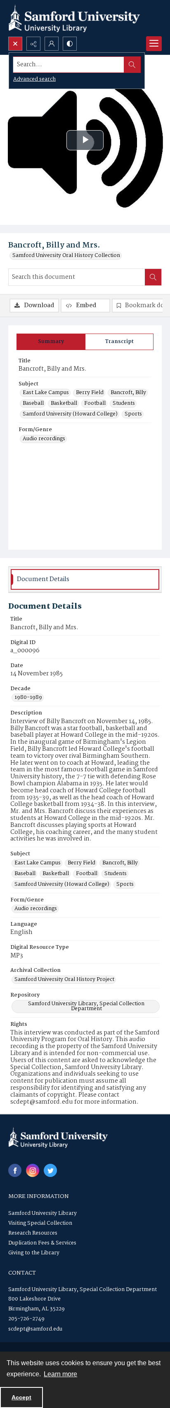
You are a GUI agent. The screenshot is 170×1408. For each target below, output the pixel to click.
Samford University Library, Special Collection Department (86, 1006)
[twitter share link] (50, 1170)
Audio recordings (44, 439)
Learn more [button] (60, 1374)
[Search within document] (153, 277)
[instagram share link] (32, 1170)
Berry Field (90, 393)
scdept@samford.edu (35, 1329)
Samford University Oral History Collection (66, 256)
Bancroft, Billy (128, 393)
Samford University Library (42, 1213)
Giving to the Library (33, 1253)
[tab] (51, 342)
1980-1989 (28, 697)
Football (95, 403)
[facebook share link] (14, 1170)
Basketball (64, 403)
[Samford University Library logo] (74, 18)
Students (124, 403)
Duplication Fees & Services (42, 1243)
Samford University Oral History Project (64, 980)
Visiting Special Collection (40, 1223)
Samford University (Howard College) (70, 414)
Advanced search (34, 79)
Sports (133, 414)
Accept (21, 1397)
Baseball (33, 403)
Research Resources (32, 1233)
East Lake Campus (46, 393)
